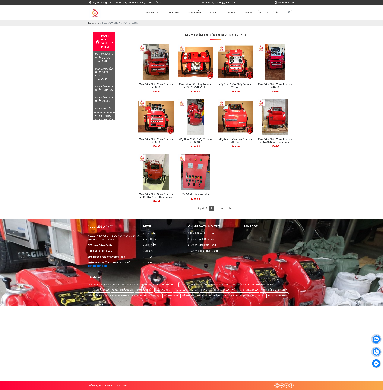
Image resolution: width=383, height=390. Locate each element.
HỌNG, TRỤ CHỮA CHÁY (217, 284)
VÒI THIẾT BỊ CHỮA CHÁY (245, 290)
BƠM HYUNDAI (171, 295)
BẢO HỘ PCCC (169, 284)
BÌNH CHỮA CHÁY (98, 295)
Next (223, 208)
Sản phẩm (194, 12)
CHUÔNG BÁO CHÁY (122, 290)
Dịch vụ (213, 12)
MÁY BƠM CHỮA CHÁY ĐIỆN (146, 295)
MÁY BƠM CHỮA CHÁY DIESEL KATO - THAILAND (104, 73)
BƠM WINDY (188, 295)
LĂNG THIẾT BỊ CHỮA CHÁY (215, 290)
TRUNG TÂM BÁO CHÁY (186, 290)
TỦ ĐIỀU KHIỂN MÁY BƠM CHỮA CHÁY (104, 119)
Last (231, 208)
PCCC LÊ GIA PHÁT (277, 295)
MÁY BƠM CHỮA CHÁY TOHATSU (104, 88)
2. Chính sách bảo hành (201, 238)
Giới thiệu (174, 12)
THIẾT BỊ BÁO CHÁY (99, 290)
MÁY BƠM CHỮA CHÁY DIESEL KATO (140, 284)
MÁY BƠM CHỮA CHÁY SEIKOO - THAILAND (104, 57)
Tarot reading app (98, 265)
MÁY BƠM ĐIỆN (103, 108)
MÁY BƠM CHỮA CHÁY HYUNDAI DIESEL (253, 284)
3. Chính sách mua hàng (202, 244)
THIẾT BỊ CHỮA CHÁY (191, 284)
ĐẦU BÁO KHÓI (163, 290)
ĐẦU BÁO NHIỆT (144, 290)
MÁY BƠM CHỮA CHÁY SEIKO (104, 284)
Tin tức (231, 12)
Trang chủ (153, 12)
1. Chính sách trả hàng (201, 233)
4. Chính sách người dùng (203, 250)
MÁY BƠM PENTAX (119, 295)
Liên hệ (248, 12)
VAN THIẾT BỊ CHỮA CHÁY (274, 290)
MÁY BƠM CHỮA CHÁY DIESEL (104, 99)
